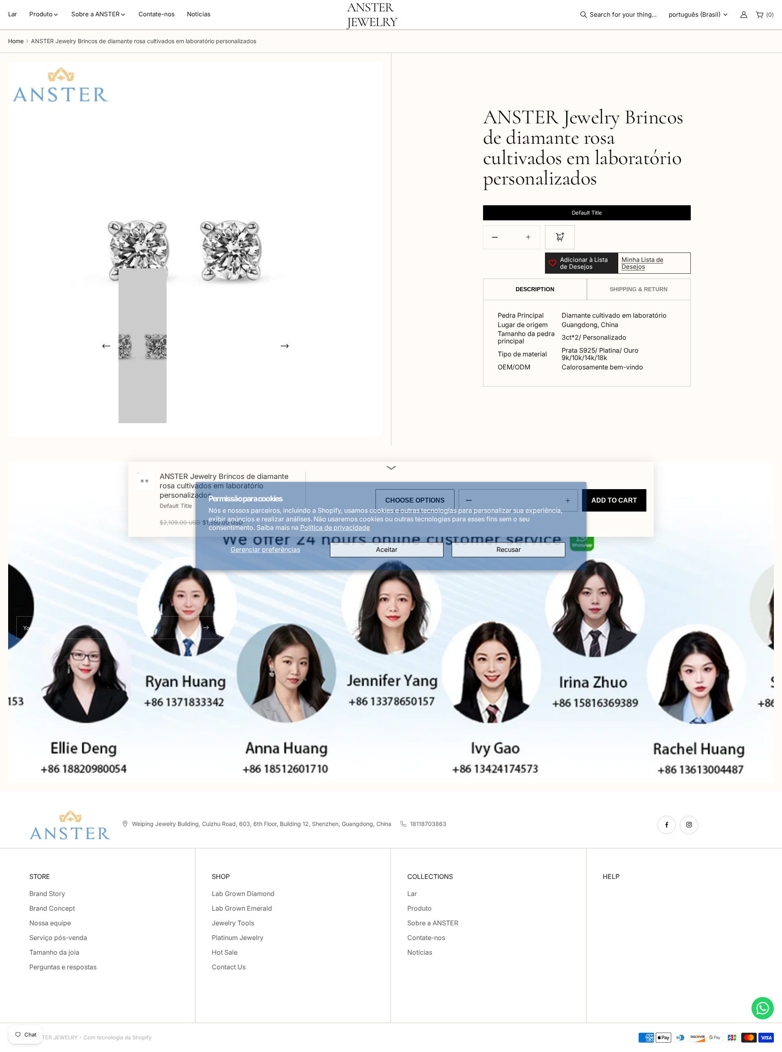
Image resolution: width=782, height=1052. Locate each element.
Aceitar (387, 549)
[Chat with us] (762, 1008)
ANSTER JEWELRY (54, 1037)
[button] (620, 15)
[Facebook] (666, 825)
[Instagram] (689, 825)
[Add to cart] (560, 237)
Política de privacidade (335, 527)
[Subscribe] (206, 627)
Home (16, 40)
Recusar (508, 549)
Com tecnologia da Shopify (117, 1037)
